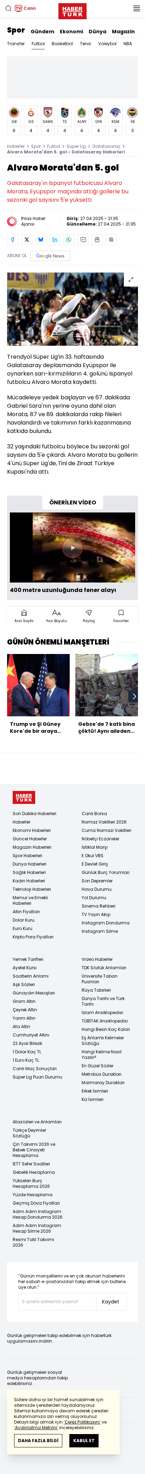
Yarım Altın (24, 1018)
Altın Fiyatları (26, 912)
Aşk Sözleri (24, 984)
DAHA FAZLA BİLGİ (38, 1441)
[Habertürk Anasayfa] (72, 10)
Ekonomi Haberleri (32, 830)
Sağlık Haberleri (29, 872)
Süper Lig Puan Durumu (37, 1077)
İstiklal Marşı (95, 847)
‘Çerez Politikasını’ (82, 1422)
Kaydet (110, 1301)
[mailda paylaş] (83, 239)
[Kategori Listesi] (136, 8)
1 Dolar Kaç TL (27, 1052)
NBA (128, 44)
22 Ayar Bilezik (27, 1043)
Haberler (16, 146)
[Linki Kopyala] (111, 239)
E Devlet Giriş (95, 864)
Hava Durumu (97, 889)
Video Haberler (97, 959)
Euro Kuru (22, 928)
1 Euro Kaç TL (26, 1060)
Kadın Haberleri (29, 881)
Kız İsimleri (92, 1099)
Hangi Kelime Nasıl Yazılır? (101, 1054)
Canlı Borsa (94, 814)
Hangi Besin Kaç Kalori (106, 1029)
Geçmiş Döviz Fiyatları (36, 1203)
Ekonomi (71, 31)
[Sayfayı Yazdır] (97, 239)
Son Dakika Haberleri (34, 814)
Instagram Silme (100, 931)
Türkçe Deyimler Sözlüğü (29, 1133)
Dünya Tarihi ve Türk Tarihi (103, 1001)
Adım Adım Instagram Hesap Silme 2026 (37, 1228)
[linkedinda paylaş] (55, 239)
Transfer (16, 44)
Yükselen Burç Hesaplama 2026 (31, 1183)
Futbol (38, 44)
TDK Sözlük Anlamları (104, 968)
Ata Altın (21, 1026)
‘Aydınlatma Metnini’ (36, 1428)
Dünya (97, 31)
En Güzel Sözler (97, 1066)
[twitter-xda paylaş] (26, 239)
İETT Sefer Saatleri (31, 1164)
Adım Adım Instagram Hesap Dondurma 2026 (38, 1214)
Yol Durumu (94, 898)
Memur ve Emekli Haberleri (30, 900)
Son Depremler (97, 881)
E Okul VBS (92, 856)
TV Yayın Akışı (96, 914)
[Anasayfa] (24, 797)
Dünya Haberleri (29, 864)
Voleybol (107, 44)
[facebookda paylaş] (12, 239)
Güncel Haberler (30, 839)
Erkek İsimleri (95, 1091)
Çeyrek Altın (25, 1010)
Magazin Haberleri (32, 847)
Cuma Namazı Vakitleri (106, 830)
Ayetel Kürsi (25, 968)
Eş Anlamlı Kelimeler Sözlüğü (103, 1040)
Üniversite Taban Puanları (100, 979)
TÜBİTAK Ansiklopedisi (105, 1021)
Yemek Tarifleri (28, 959)
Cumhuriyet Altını (31, 1035)
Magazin (123, 31)
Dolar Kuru (23, 920)
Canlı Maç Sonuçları (35, 1069)
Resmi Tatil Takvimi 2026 (33, 1242)
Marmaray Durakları (103, 1083)
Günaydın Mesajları (34, 993)
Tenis (85, 44)
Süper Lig (76, 146)
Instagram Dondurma (106, 923)
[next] (134, 696)
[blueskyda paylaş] (40, 239)
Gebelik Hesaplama (34, 1172)
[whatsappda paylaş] (69, 239)
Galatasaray (106, 146)
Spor (16, 30)
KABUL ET (84, 1441)
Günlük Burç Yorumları (106, 872)
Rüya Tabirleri (96, 990)
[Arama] (8, 8)
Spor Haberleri (27, 856)
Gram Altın (24, 1001)
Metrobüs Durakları (101, 1074)
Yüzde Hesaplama (32, 1195)
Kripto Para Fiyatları (33, 937)
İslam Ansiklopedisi (102, 1012)
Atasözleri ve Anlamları (37, 1122)
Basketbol (62, 44)
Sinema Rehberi (98, 906)
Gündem (42, 31)
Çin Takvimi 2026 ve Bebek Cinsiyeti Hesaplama (34, 1149)
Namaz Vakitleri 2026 (104, 822)
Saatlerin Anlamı (31, 976)
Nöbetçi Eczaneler (100, 839)
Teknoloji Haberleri (32, 889)
